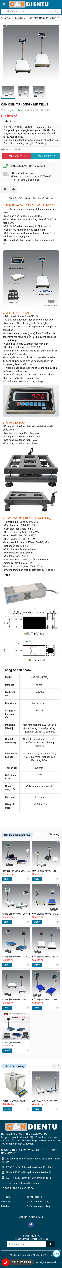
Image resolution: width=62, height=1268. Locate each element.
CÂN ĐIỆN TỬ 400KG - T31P (45, 957)
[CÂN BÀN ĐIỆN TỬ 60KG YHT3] (45, 1085)
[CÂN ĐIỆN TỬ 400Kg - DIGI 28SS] (46, 898)
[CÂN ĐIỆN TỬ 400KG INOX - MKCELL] (16, 940)
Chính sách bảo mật (20, 1255)
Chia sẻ (41, 198)
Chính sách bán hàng (38, 1201)
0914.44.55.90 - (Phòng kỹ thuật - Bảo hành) (28, 1172)
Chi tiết (7, 879)
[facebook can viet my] (31, 1224)
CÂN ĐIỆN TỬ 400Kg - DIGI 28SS (46, 914)
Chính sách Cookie (43, 1255)
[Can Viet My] (28, 4)
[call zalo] (56, 1254)
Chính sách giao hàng (38, 1206)
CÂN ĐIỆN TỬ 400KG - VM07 (15, 999)
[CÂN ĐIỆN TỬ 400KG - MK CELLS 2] (23, 92)
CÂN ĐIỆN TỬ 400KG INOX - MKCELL (16, 957)
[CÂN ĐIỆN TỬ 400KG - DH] (46, 855)
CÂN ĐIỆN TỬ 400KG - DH (44, 871)
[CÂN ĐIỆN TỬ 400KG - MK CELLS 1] (31, 53)
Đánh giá (49, 198)
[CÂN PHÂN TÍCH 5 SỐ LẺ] (16, 1085)
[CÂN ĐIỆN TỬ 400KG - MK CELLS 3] (39, 92)
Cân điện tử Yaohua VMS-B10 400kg (16, 871)
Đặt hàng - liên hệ (10, 149)
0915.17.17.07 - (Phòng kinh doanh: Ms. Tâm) (29, 1167)
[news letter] (50, 1244)
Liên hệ (5, 1206)
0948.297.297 (16, 156)
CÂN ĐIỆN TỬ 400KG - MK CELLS (44, 18)
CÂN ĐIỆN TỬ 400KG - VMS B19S (46, 999)
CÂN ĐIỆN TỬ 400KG (12, 1042)
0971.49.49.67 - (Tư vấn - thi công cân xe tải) (29, 1177)
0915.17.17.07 (46, 156)
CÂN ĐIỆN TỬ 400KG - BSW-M (16, 914)
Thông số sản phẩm (27, 198)
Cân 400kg (20, 18)
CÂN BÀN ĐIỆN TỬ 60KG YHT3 (45, 1101)
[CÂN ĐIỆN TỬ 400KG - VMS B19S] (46, 983)
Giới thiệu (13, 198)
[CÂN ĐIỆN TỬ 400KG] (16, 1026)
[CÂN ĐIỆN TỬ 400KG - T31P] (46, 940)
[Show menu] (4, 4)
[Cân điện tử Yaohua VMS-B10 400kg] (16, 855)
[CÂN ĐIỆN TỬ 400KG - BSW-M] (16, 898)
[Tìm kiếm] (56, 11)
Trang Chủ (5, 18)
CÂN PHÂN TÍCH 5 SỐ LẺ (14, 1101)
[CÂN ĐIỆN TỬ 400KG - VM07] (16, 983)
